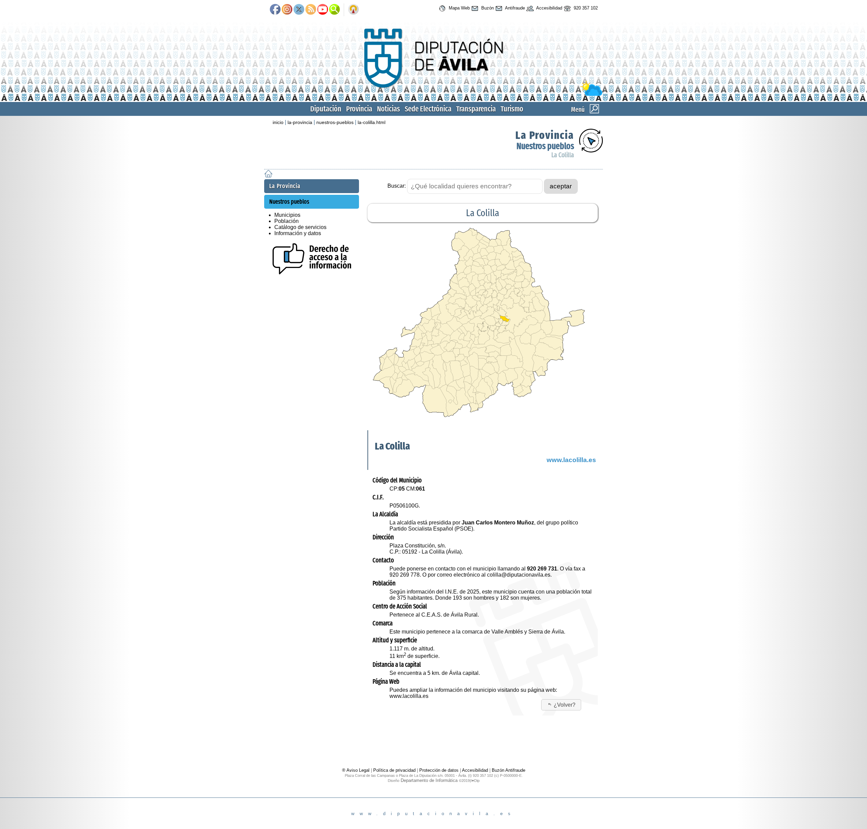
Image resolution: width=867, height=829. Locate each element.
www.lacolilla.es (571, 459)
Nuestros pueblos (545, 146)
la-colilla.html (371, 122)
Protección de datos (439, 770)
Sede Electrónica (428, 108)
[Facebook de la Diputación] (275, 9)
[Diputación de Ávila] (433, 94)
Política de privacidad (394, 770)
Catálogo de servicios (300, 227)
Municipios (287, 215)
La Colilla (562, 155)
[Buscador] (334, 9)
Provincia (359, 108)
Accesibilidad (548, 8)
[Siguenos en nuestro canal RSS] (311, 9)
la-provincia (300, 122)
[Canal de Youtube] (323, 9)
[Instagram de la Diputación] (287, 9)
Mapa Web (458, 8)
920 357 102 (585, 8)
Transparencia (476, 108)
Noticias (388, 108)
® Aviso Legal (356, 770)
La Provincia (544, 135)
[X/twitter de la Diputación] (299, 9)
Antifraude (514, 8)
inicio (278, 122)
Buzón (487, 8)
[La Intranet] (353, 9)
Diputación (325, 108)
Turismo (512, 108)
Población (286, 221)
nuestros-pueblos (335, 122)
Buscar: (396, 186)
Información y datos (297, 233)
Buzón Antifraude (508, 770)
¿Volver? (564, 705)
